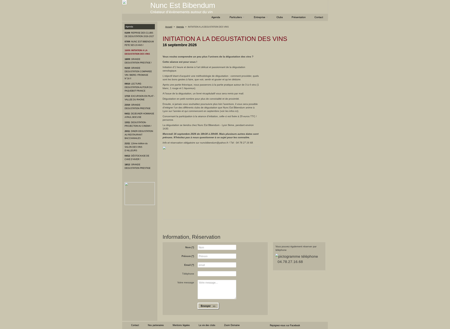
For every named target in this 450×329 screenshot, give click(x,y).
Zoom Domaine (232, 325)
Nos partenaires (156, 325)
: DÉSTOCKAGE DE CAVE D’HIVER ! (137, 158)
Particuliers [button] (236, 17)
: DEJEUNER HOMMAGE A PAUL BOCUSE (139, 115)
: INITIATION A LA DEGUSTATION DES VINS (137, 52)
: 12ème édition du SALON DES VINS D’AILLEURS (136, 147)
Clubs (280, 17)
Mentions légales (181, 325)
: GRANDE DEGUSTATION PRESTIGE (137, 107)
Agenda (215, 17)
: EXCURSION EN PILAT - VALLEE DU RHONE (140, 98)
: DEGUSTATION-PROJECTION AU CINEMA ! (138, 124)
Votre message (185, 282)
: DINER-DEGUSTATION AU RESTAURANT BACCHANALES (139, 134)
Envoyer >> (208, 306)
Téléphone (188, 273)
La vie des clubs (207, 325)
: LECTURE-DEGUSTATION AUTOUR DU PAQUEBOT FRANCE (138, 87)
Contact (318, 17)
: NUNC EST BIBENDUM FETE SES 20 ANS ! (139, 43)
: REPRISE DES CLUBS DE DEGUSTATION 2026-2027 (139, 35)
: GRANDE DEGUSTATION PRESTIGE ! (138, 61)
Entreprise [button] (260, 17)
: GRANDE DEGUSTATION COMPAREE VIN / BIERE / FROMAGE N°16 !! (138, 73)
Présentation (299, 17)
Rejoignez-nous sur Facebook (285, 325)
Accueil (168, 27)
